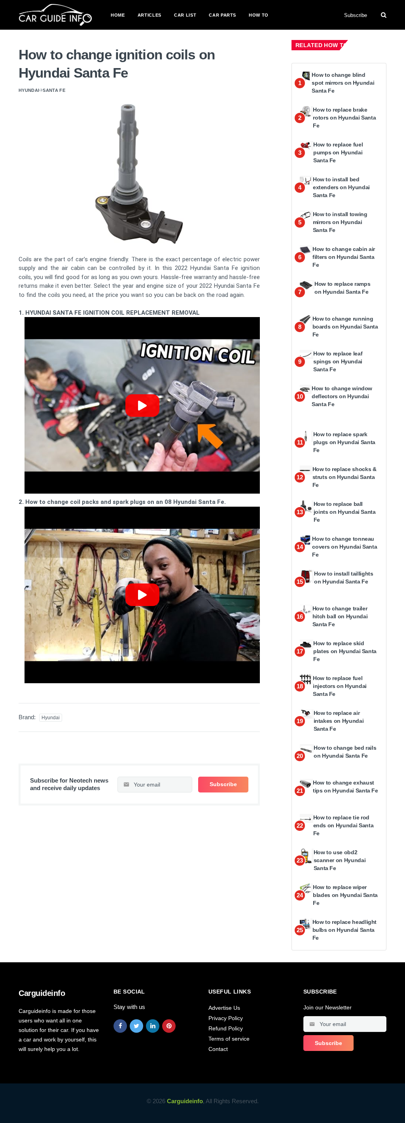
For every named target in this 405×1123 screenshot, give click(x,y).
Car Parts (222, 15)
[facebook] (120, 1026)
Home (118, 15)
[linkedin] (152, 1026)
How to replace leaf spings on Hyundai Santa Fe (337, 361)
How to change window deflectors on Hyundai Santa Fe (342, 396)
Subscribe (355, 15)
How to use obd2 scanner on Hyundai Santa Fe (340, 860)
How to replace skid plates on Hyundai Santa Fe (345, 651)
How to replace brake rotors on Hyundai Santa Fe (344, 117)
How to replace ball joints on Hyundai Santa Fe (345, 512)
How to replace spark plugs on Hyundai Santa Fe (344, 442)
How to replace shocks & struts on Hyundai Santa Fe (344, 477)
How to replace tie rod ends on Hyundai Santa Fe (343, 825)
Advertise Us (224, 1008)
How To (259, 15)
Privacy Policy (225, 1018)
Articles (149, 15)
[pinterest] (169, 1026)
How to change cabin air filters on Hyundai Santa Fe (343, 257)
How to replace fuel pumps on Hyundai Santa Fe (338, 152)
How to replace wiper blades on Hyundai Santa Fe (345, 895)
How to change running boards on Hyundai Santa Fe (345, 326)
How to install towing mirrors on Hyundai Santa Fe (340, 222)
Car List (185, 15)
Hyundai (29, 90)
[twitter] (136, 1026)
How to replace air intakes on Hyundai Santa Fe (339, 721)
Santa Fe (54, 90)
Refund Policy (225, 1028)
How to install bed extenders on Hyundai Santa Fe (341, 187)
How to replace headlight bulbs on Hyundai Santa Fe (344, 930)
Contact (218, 1049)
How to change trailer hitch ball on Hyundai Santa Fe (340, 616)
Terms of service (229, 1039)
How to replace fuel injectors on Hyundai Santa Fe (340, 686)
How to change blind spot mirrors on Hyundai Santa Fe (343, 82)
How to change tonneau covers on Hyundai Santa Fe (344, 546)
